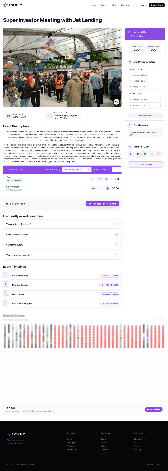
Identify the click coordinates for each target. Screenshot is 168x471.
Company (105, 433)
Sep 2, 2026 (137, 69)
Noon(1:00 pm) (139, 87)
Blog (114, 5)
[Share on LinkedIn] (145, 154)
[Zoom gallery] (62, 67)
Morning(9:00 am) (140, 75)
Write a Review (153, 409)
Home (93, 5)
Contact (104, 442)
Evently (15, 5)
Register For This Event (104, 203)
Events (70, 439)
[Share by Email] (159, 154)
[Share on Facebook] (130, 154)
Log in (144, 5)
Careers (104, 449)
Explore (71, 433)
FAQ (136, 442)
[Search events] (136, 5)
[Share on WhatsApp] (152, 154)
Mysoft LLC (137, 35)
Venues (70, 446)
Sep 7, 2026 (136, 94)
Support (138, 433)
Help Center (140, 439)
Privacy (137, 449)
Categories (72, 442)
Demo (103, 5)
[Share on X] (138, 154)
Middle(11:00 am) (139, 81)
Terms (137, 446)
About (103, 439)
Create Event (157, 5)
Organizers (72, 449)
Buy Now (124, 5)
